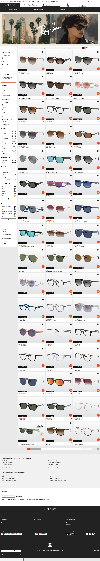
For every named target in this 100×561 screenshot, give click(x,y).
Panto (4, 133)
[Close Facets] (8, 48)
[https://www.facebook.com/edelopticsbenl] (87, 534)
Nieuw (4, 88)
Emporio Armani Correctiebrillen (10, 482)
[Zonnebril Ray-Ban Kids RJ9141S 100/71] (31, 183)
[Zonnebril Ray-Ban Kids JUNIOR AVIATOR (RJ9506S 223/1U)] (31, 208)
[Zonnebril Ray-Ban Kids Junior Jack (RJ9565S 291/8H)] (59, 208)
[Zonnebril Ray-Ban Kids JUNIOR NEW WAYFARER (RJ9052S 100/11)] (31, 84)
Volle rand (5, 160)
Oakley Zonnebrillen (7, 462)
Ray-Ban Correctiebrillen (8, 475)
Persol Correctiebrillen (55, 475)
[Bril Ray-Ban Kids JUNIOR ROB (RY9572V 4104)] (86, 406)
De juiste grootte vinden (8, 81)
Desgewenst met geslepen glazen (9, 228)
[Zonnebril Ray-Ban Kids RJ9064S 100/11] (86, 282)
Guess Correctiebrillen (55, 476)
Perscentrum (4, 519)
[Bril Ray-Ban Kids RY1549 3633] (59, 109)
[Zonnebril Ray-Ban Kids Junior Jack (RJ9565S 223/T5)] (86, 257)
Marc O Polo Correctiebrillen (9, 480)
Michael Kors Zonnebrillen (54, 462)
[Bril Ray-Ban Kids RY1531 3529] (86, 332)
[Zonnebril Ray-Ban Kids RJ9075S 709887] (31, 332)
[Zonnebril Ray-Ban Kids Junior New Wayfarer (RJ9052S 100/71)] (86, 109)
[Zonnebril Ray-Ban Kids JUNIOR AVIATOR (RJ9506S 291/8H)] (86, 381)
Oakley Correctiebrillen (7, 476)
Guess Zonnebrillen (53, 464)
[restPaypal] (12, 534)
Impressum (27, 554)
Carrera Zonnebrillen (7, 466)
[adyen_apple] (16, 534)
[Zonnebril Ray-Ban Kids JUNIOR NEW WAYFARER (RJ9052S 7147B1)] (59, 183)
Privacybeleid (21, 554)
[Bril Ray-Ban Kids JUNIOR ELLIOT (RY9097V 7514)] (59, 307)
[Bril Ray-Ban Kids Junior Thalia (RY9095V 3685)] (59, 282)
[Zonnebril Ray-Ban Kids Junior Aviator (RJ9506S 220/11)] (86, 158)
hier (48, 499)
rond (4, 174)
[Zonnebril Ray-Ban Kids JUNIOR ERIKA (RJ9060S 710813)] (31, 59)
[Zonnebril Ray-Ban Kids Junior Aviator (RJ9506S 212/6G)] (31, 158)
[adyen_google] (20, 534)
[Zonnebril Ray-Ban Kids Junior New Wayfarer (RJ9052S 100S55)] (59, 158)
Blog (67, 522)
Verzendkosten (37, 521)
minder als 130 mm (9, 71)
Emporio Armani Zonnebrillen (55, 460)
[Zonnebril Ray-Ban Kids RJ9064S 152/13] (31, 109)
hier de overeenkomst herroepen (11, 551)
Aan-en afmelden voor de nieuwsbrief (75, 521)
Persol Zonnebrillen (7, 464)
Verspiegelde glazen (7, 234)
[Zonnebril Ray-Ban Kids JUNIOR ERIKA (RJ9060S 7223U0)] (31, 282)
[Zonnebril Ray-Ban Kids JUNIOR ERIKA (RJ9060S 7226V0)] (86, 84)
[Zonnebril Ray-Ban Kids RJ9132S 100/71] (59, 406)
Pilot (4, 141)
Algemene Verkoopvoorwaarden (9, 554)
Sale (4, 90)
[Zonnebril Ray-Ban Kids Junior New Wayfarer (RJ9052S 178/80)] (86, 208)
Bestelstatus (69, 524)
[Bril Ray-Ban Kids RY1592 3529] (31, 356)
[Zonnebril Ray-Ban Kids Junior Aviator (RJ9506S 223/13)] (59, 134)
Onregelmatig (6, 136)
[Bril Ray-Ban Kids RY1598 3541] (59, 332)
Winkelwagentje (82, 6)
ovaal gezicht (6, 172)
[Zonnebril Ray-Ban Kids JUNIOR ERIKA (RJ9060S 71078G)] (31, 134)
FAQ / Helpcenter (70, 519)
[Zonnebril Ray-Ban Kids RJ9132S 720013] (59, 233)
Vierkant (5, 131)
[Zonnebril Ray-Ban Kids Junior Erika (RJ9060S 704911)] (86, 59)
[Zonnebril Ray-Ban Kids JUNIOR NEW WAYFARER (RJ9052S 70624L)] (86, 183)
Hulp (67, 517)
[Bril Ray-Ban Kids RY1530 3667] (31, 307)
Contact (3, 522)
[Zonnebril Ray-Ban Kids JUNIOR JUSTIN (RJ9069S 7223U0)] (86, 307)
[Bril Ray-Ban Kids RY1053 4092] (86, 356)
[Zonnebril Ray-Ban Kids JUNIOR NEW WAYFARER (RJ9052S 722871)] (31, 430)
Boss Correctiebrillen (55, 478)
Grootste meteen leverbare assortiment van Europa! (15, 1)
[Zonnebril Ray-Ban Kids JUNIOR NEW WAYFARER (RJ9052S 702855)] (31, 233)
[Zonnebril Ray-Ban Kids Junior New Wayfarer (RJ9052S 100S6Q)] (59, 381)
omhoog (96, 550)
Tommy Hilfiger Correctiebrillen (58, 480)
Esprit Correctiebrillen (55, 482)
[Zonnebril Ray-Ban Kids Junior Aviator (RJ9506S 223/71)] (31, 257)
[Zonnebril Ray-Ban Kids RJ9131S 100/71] (31, 406)
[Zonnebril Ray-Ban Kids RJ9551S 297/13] (59, 430)
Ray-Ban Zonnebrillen (7, 460)
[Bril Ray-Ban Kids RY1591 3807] (59, 356)
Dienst (35, 517)
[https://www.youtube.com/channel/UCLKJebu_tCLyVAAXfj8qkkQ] (93, 534)
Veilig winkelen (37, 519)
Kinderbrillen (6, 64)
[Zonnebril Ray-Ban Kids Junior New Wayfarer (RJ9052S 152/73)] (59, 84)
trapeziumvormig (7, 179)
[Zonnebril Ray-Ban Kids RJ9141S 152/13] (59, 59)
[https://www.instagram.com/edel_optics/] (90, 534)
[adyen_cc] (2, 534)
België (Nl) (92, 1)
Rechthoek (5, 138)
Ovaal (4, 146)
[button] (10, 5)
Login (68, 6)
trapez (4, 143)
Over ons (3, 517)
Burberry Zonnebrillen (53, 467)
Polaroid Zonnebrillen (7, 467)
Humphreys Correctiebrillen (9, 478)
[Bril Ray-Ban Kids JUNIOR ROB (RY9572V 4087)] (86, 430)
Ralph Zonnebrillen (52, 466)
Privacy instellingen (6, 521)
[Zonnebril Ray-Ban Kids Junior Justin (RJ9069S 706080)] (86, 233)
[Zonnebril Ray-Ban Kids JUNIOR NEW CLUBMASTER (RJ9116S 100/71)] (59, 257)
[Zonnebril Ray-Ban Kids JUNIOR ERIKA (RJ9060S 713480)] (31, 381)
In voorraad (5, 93)
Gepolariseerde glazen (8, 231)
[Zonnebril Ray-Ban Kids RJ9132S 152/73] (86, 134)
